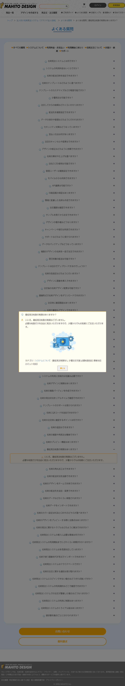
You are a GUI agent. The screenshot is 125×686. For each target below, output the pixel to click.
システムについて (43, 361)
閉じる (62, 368)
